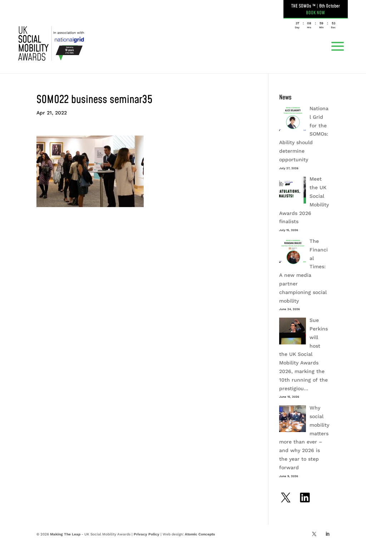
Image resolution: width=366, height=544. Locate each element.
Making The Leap (65, 534)
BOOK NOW (315, 13)
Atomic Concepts (200, 534)
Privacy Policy (146, 534)
